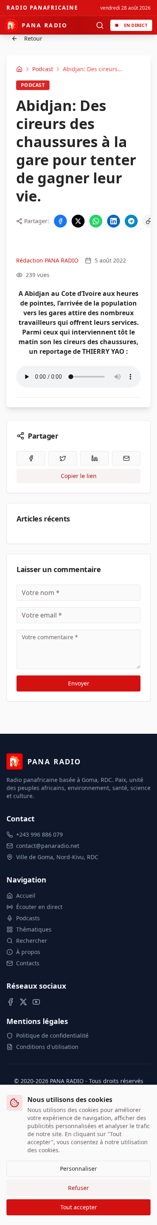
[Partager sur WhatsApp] (95, 221)
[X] (23, 1002)
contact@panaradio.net (47, 845)
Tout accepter (78, 1207)
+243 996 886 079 (39, 834)
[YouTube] (36, 1002)
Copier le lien (79, 476)
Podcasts (28, 918)
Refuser (78, 1188)
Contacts (27, 963)
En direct (135, 25)
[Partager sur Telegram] (131, 221)
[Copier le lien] (149, 221)
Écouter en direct (39, 907)
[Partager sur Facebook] (60, 221)
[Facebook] (10, 1002)
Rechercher (31, 940)
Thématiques (34, 929)
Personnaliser (78, 1168)
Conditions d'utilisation (47, 1047)
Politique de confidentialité (52, 1035)
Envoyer (78, 683)
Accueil (25, 895)
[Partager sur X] (78, 221)
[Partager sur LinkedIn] (113, 221)
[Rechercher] (100, 25)
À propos (28, 952)
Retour (33, 38)
